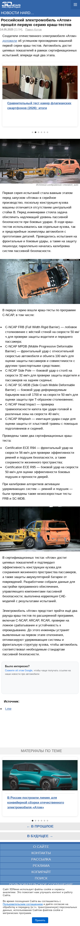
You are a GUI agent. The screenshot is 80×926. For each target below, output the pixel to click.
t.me (8, 708)
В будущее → (40, 836)
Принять (40, 920)
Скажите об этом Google (18, 670)
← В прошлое (40, 826)
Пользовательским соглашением (23, 904)
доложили (9, 41)
